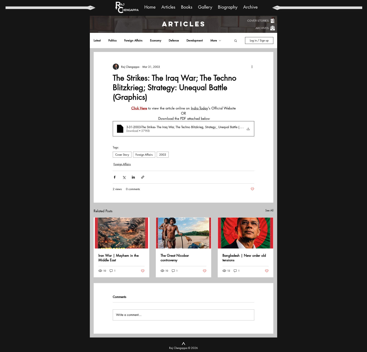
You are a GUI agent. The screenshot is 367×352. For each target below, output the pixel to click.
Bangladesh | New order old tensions (244, 257)
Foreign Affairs (133, 40)
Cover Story (122, 154)
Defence (174, 40)
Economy (155, 40)
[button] (235, 40)
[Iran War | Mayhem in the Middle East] (121, 233)
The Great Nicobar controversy (175, 257)
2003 (162, 154)
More (213, 40)
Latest (97, 40)
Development (195, 40)
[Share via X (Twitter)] (124, 177)
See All (269, 210)
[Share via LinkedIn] (133, 177)
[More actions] (252, 66)
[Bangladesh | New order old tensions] (245, 233)
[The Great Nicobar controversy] (183, 233)
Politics (112, 40)
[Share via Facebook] (114, 177)
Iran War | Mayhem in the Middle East (118, 257)
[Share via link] (143, 177)
